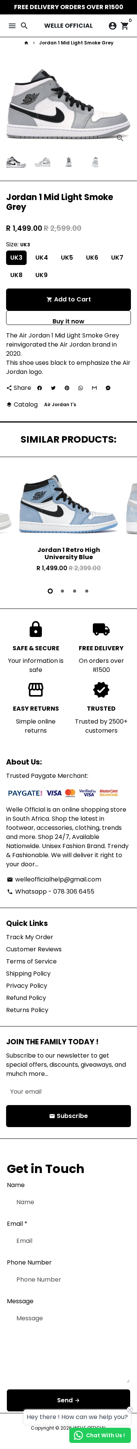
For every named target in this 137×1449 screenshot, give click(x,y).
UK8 (16, 275)
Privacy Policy (26, 985)
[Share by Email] (94, 388)
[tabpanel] (68, 523)
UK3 (16, 257)
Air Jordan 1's (60, 404)
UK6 (92, 257)
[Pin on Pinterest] (67, 388)
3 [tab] (75, 591)
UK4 (41, 257)
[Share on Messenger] (108, 388)
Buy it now (68, 321)
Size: (18, 244)
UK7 (117, 257)
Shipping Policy (28, 973)
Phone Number (29, 1262)
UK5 (67, 257)
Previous (13, 523)
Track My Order (29, 937)
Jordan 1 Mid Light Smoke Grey (76, 42)
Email (17, 1223)
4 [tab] (87, 591)
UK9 (41, 275)
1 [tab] (50, 591)
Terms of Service (31, 961)
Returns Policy (27, 1010)
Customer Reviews (34, 949)
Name (16, 1185)
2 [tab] (62, 591)
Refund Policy (26, 997)
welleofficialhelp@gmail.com (54, 879)
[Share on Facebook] (39, 388)
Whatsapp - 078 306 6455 (50, 891)
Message (20, 1301)
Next (123, 104)
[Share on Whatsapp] (80, 388)
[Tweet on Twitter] (53, 388)
